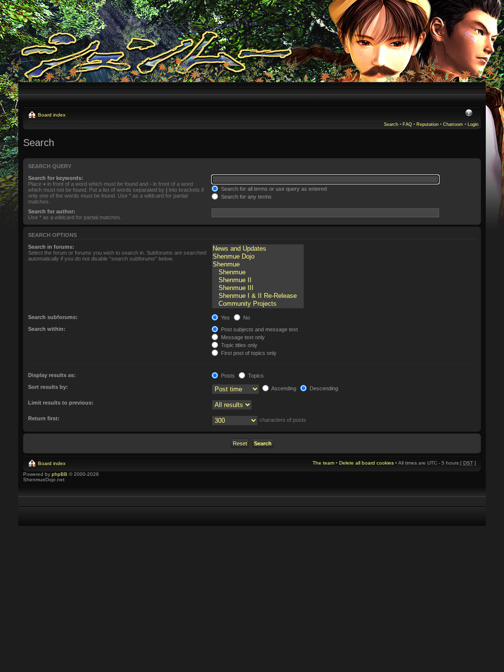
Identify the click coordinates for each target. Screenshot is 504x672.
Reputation (427, 124)
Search (391, 124)
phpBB (59, 474)
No (246, 318)
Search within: (46, 329)
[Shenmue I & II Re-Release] (258, 296)
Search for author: (51, 211)
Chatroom (453, 124)
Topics (255, 376)
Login (473, 124)
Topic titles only (238, 345)
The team (323, 463)
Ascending (283, 388)
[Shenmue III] (258, 288)
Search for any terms (246, 197)
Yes (225, 318)
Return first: (44, 418)
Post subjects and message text (259, 329)
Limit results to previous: (61, 403)
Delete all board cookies (366, 463)
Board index (51, 114)
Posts (227, 376)
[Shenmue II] (258, 280)
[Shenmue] (258, 264)
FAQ (407, 124)
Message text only (242, 337)
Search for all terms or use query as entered (273, 189)
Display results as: (52, 375)
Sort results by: (48, 387)
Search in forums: (51, 247)
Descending (323, 388)
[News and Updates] (258, 249)
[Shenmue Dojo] (258, 257)
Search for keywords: (55, 178)
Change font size (469, 113)
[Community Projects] (258, 304)
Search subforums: (53, 317)
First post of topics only (248, 353)
